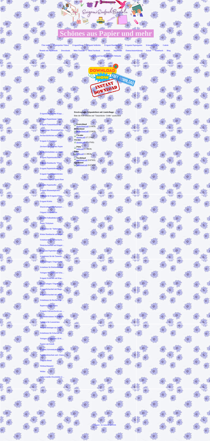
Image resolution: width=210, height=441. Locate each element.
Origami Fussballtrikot (48, 212)
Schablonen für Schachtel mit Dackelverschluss (53, 333)
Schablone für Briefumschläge (51, 267)
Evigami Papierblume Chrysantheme (53, 119)
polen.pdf (80, 149)
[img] (105, 12)
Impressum (118, 51)
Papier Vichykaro (46, 223)
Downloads (65, 51)
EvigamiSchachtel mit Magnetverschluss (53, 289)
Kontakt (107, 51)
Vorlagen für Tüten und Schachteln (53, 273)
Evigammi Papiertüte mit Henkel (52, 251)
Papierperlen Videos (61, 45)
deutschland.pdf (82, 126)
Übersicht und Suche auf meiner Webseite (105, 56)
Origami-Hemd (46, 360)
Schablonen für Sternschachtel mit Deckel (53, 240)
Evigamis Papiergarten (133, 45)
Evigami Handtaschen (112, 45)
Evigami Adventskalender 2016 (52, 349)
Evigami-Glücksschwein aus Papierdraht (53, 311)
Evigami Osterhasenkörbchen (51, 174)
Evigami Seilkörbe (94, 45)
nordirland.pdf (81, 160)
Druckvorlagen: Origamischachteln (53, 262)
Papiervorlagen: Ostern (49, 306)
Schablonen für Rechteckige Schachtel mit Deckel (53, 300)
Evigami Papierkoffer (48, 185)
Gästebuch (159, 51)
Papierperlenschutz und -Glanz (52, 355)
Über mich (46, 45)
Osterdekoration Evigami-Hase (52, 179)
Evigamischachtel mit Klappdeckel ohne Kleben (53, 114)
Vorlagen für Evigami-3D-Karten (52, 338)
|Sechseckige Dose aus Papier (51, 146)
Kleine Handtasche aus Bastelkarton (53, 234)
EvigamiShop (77, 45)
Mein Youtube (79, 51)
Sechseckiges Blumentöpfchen (51, 130)
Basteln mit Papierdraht (48, 51)
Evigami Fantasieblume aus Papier (53, 125)
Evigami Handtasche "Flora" (51, 163)
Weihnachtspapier (47, 366)
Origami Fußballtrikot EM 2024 (52, 218)
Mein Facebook (94, 51)
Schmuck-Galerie (152, 45)
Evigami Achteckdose (48, 141)
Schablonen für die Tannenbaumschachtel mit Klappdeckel (53, 256)
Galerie (165, 45)
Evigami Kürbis (46, 201)
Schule (148, 51)
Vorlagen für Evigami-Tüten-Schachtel (53, 196)
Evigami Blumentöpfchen (50, 190)
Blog (169, 51)
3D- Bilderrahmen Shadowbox (52, 317)
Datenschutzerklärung (134, 51)
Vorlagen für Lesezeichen (50, 322)
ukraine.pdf (80, 137)
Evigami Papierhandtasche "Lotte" (53, 157)
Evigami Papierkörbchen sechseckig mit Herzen (53, 168)
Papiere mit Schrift (47, 344)
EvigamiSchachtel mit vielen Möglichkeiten (53, 295)
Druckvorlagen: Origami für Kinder (53, 284)
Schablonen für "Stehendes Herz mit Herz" (53, 229)
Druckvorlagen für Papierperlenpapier (53, 207)
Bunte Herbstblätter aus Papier (51, 152)
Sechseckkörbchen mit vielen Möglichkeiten (53, 135)
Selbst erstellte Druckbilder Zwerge (53, 377)
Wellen (42, 371)
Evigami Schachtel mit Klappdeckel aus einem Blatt (53, 278)
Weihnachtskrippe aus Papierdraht (53, 328)
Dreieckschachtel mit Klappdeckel (53, 245)
